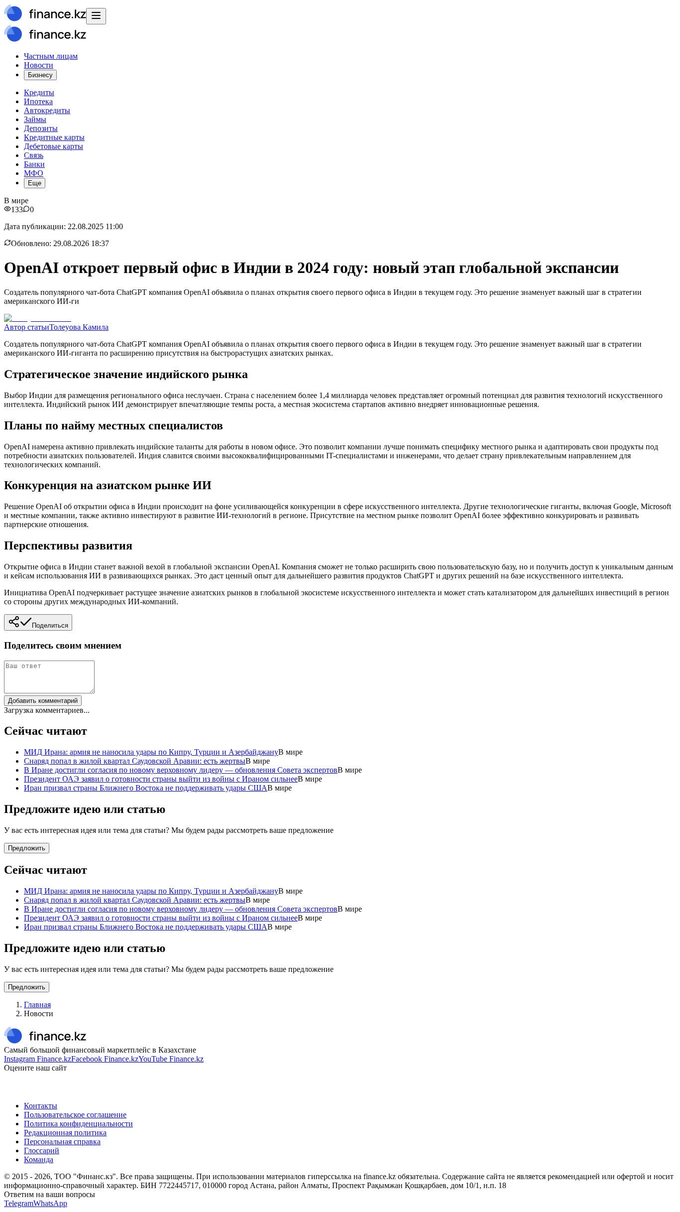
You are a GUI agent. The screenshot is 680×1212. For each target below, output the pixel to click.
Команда (38, 1159)
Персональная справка (62, 1141)
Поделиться (50, 625)
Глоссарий (41, 1150)
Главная (37, 1004)
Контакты (40, 1105)
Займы (35, 119)
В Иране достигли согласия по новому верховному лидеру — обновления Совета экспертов (181, 770)
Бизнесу (40, 75)
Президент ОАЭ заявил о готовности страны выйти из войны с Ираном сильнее (161, 779)
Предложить (26, 848)
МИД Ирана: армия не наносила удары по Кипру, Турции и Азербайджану (151, 752)
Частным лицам (51, 56)
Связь (33, 155)
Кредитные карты (54, 137)
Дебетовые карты (53, 146)
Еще (34, 183)
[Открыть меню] (96, 16)
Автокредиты (47, 110)
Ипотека (38, 101)
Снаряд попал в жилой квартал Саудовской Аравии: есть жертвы (134, 761)
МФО (33, 173)
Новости (38, 65)
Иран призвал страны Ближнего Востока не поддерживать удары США (145, 788)
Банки (34, 164)
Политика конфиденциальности (78, 1123)
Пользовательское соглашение (75, 1114)
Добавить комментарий (43, 700)
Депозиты (41, 128)
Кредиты (39, 92)
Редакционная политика (65, 1132)
